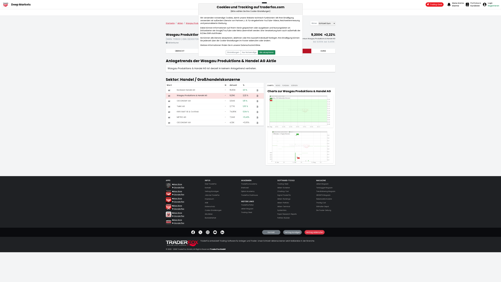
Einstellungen (233, 52)
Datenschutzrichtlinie (250, 45)
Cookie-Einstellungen (229, 40)
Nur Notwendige (249, 52)
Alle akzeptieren (266, 52)
